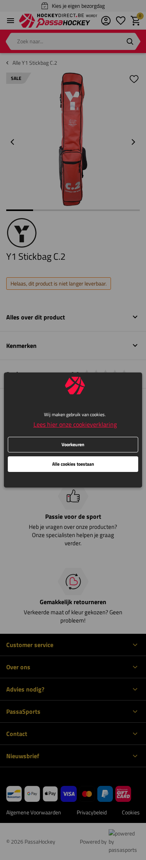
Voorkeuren (73, 444)
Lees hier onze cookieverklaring (75, 424)
